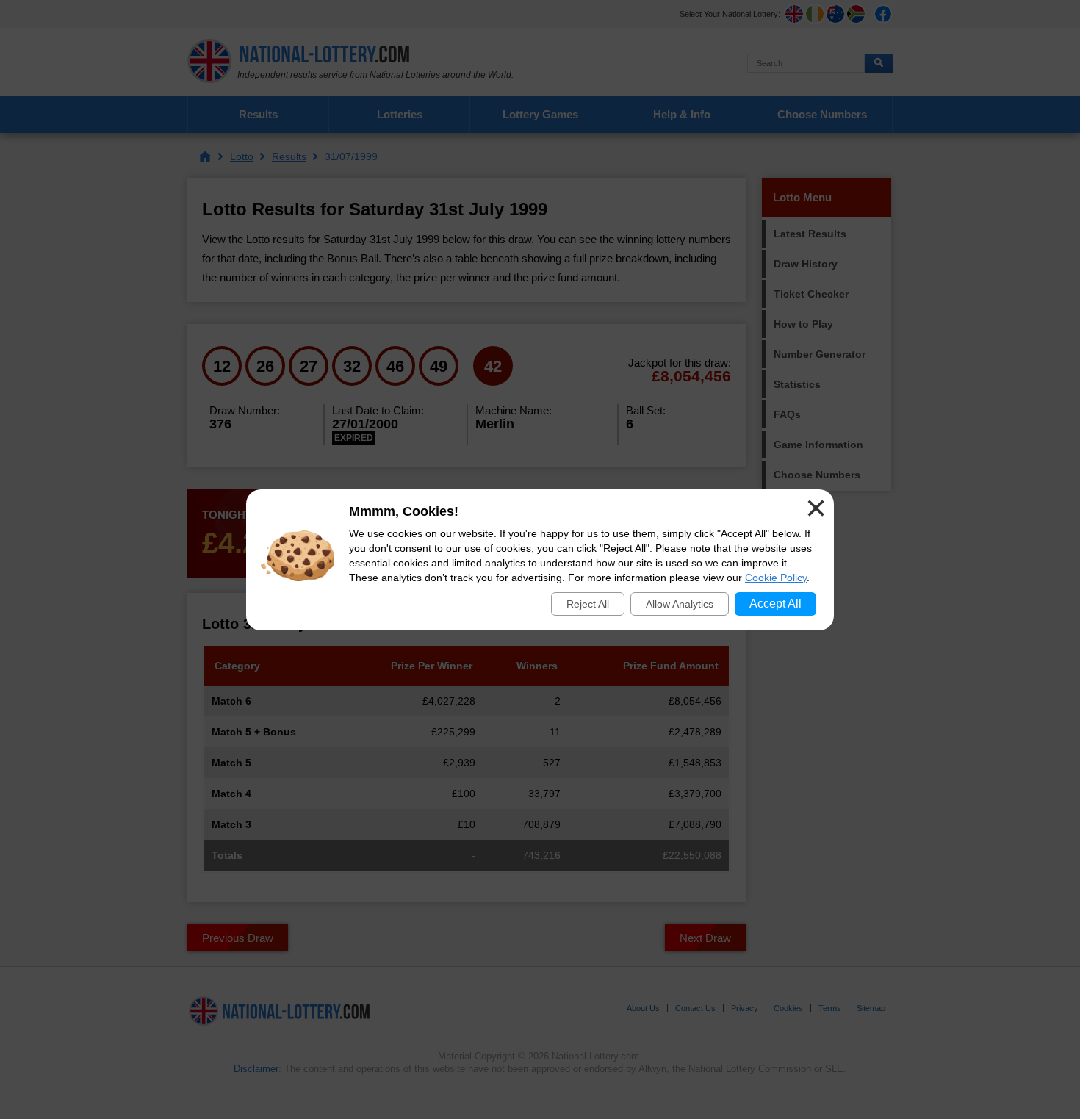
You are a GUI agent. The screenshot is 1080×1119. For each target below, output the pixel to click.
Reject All (587, 604)
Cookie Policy (776, 577)
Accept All (775, 603)
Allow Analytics (679, 604)
